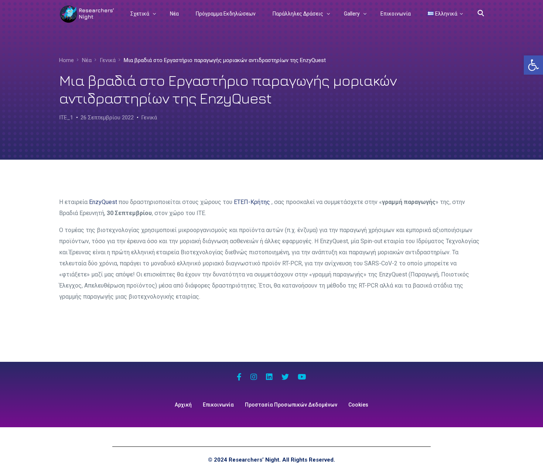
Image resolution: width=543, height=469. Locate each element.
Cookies (358, 405)
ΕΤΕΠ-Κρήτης (252, 201)
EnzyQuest (103, 201)
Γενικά (149, 117)
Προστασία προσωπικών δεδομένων (291, 405)
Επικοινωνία (218, 405)
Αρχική (183, 405)
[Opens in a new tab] (239, 377)
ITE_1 (66, 117)
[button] (533, 65)
